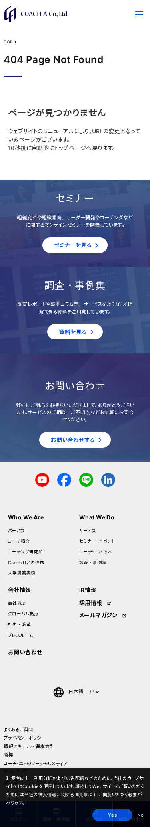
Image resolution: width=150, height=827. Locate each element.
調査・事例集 (93, 562)
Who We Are (26, 517)
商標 (8, 755)
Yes (112, 815)
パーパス (16, 530)
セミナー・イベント (97, 541)
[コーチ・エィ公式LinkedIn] (108, 479)
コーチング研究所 (25, 552)
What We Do (96, 517)
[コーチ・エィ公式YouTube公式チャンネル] (42, 479)
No (140, 815)
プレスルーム (21, 635)
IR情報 (87, 589)
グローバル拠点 (23, 613)
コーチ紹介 (19, 541)
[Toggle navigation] (139, 16)
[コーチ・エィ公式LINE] (86, 479)
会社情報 (19, 589)
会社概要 (17, 603)
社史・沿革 (19, 624)
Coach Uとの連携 (26, 562)
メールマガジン (98, 615)
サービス (87, 530)
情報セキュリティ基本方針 (29, 746)
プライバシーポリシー (24, 738)
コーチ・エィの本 (95, 552)
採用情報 (90, 602)
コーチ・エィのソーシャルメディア (35, 763)
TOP (8, 42)
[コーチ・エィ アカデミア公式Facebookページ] (64, 479)
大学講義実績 (22, 573)
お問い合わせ (25, 652)
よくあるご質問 (18, 729)
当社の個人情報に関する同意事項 (59, 794)
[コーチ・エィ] (36, 14)
